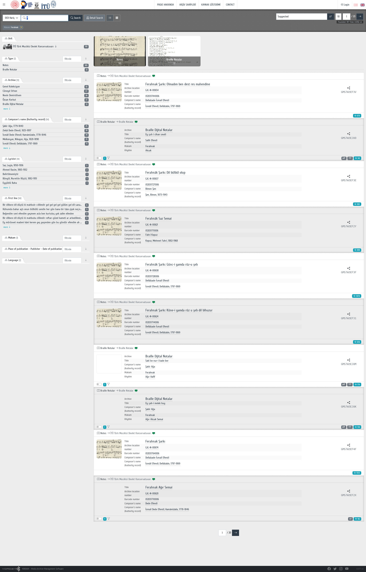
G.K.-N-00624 (151, 316)
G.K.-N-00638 (152, 270)
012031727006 (152, 184)
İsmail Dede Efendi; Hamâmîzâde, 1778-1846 (167, 509)
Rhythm (128, 150)
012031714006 (152, 322)
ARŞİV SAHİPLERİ (187, 4)
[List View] (109, 18)
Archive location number (132, 90)
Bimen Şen (150, 188)
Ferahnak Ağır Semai (158, 487)
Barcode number (132, 95)
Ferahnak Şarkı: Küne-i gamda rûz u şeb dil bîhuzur (179, 310)
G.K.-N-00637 (151, 178)
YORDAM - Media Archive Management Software (42, 568)
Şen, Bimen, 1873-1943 (156, 194)
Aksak (148, 150)
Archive (128, 130)
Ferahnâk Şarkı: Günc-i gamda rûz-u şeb (171, 265)
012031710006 (152, 499)
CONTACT (230, 4)
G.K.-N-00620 (151, 493)
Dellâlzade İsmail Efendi (157, 280)
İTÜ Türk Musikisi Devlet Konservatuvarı (49, 46)
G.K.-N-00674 (151, 447)
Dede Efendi (151, 503)
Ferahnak (11, 27)
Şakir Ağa (150, 366)
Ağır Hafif (150, 376)
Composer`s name (132, 100)
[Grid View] (116, 18)
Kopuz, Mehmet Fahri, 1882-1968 (161, 240)
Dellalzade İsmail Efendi (157, 100)
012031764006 (152, 453)
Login (346, 4)
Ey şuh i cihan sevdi (155, 134)
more (5, 108)
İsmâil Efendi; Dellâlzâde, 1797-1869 (162, 106)
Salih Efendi (151, 140)
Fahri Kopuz (151, 234)
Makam (128, 146)
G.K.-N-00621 (151, 224)
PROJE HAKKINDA (165, 4)
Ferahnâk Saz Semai (158, 219)
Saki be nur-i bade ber (157, 360)
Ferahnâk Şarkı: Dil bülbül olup (165, 173)
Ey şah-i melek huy (155, 403)
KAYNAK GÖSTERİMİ (210, 4)
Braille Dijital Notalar (159, 130)
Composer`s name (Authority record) (132, 106)
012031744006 (152, 96)
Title (126, 84)
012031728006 (152, 276)
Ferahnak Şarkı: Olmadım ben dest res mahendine (177, 84)
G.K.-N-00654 (152, 90)
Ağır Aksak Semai (154, 419)
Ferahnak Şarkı (155, 441)
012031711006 (151, 230)
